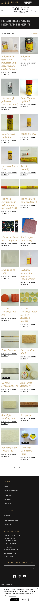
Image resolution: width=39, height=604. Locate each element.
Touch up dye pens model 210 (28, 200)
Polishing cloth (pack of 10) (9, 449)
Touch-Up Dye (28, 134)
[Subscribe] (33, 568)
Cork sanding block (27, 352)
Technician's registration (11, 520)
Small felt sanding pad (8, 417)
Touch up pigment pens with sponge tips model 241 (9, 203)
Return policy (7, 495)
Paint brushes (8, 350)
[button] (2, 10)
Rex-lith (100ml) (24, 168)
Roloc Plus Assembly (26, 384)
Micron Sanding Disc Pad (8, 311)
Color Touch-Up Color (8, 135)
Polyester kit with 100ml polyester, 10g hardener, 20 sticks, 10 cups (9, 62)
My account (7, 516)
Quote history (8, 524)
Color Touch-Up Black (27, 100)
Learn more (12, 596)
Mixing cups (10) (8, 271)
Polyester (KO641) (25, 58)
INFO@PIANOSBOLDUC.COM (11, 550)
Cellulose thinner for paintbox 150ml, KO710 (27, 275)
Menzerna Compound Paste (26, 451)
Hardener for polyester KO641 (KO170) (9, 101)
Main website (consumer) (28, 2)
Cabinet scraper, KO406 (9, 384)
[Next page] (25, 467)
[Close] (37, 589)
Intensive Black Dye (9, 168)
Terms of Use (7, 504)
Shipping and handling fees (11, 491)
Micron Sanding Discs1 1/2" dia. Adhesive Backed (28, 314)
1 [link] (14, 467)
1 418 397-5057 (5, 2)
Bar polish (26, 415)
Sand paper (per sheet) (26, 239)
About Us (6, 486)
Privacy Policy (7, 499)
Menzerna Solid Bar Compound (9, 239)
